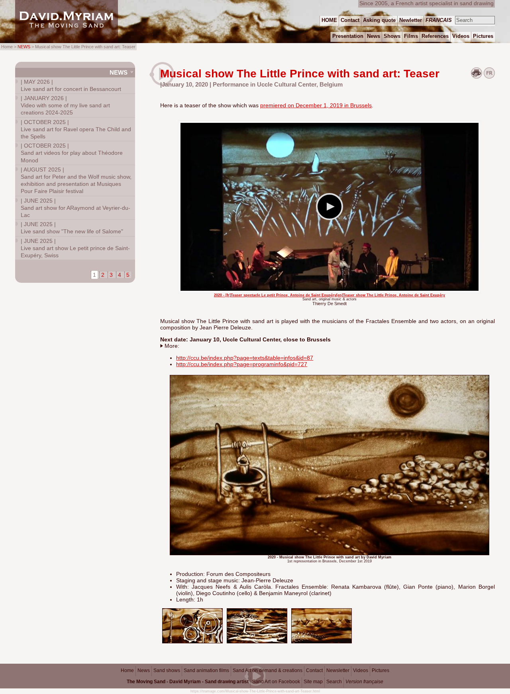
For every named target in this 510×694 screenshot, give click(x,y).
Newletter (410, 20)
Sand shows (166, 670)
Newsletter (337, 670)
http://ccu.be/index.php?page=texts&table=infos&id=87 (244, 358)
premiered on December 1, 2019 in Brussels (316, 105)
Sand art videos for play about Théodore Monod (72, 152)
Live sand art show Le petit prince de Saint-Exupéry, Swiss (75, 248)
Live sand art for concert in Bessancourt (71, 85)
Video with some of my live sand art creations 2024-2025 (65, 105)
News (119, 72)
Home (127, 670)
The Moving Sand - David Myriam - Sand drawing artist (188, 681)
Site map (313, 681)
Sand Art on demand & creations (267, 670)
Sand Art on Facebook (276, 681)
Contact (314, 670)
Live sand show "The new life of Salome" (72, 228)
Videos (360, 670)
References (435, 36)
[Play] (329, 206)
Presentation (347, 36)
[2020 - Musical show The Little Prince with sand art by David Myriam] (192, 641)
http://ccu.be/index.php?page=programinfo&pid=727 (241, 364)
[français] (489, 76)
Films (411, 36)
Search (334, 681)
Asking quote (379, 20)
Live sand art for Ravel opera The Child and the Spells (76, 129)
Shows (392, 36)
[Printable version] (476, 76)
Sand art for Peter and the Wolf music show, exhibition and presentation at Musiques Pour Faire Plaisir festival (76, 180)
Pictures (380, 670)
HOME (329, 20)
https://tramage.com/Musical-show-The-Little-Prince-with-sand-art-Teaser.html (255, 691)
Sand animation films (206, 670)
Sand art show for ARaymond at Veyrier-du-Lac (75, 207)
